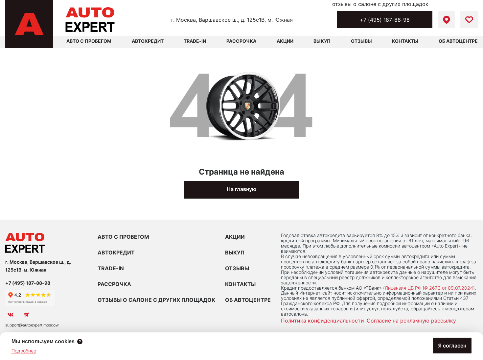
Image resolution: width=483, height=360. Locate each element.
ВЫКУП (234, 252)
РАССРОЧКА (114, 284)
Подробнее (24, 350)
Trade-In (195, 41)
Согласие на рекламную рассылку (411, 320)
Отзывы (361, 41)
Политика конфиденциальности (322, 320)
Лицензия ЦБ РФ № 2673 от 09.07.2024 (429, 288)
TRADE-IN (111, 268)
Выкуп (322, 41)
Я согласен (452, 345)
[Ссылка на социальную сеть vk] (10, 314)
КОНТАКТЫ (240, 284)
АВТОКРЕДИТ (116, 252)
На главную (241, 189)
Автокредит (148, 41)
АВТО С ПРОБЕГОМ (88, 41)
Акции (285, 41)
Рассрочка (241, 41)
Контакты (405, 41)
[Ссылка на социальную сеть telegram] (26, 314)
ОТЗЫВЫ (237, 268)
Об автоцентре (458, 41)
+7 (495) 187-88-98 (385, 19)
